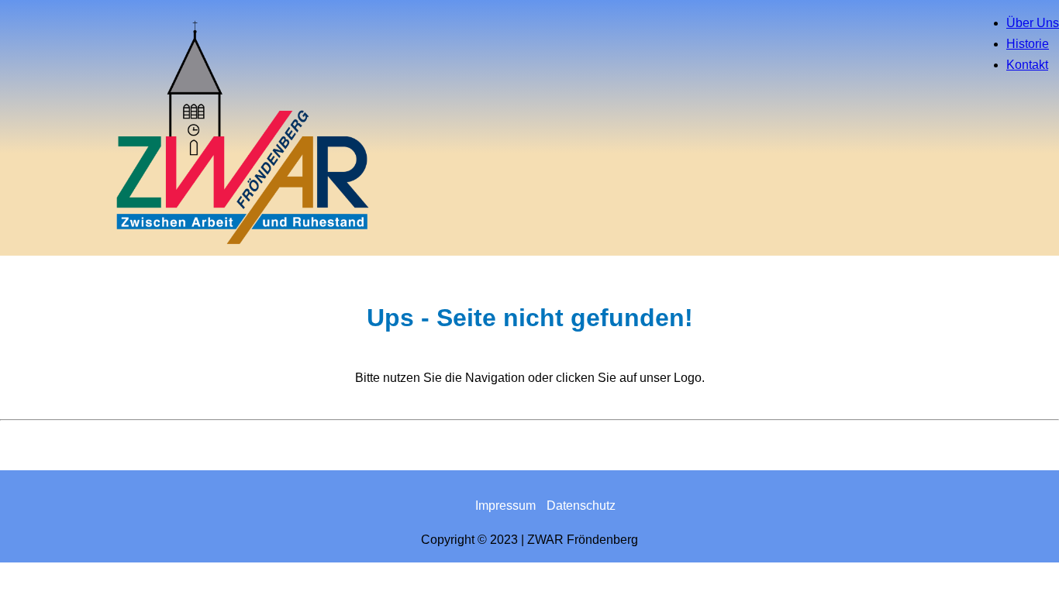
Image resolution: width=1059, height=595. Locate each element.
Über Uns (1032, 22)
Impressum (505, 505)
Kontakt (1027, 64)
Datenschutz (581, 505)
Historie (1027, 43)
